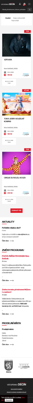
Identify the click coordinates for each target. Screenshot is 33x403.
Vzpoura (8, 60)
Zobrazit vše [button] (16, 210)
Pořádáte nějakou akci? (11, 228)
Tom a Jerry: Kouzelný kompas (14, 120)
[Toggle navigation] (29, 4)
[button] (9, 82)
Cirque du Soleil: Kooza (15, 178)
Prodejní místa (7, 329)
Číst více (5, 241)
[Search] (29, 9)
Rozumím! (9, 400)
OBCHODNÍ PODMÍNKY (16, 389)
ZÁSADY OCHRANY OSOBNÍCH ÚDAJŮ (16, 392)
